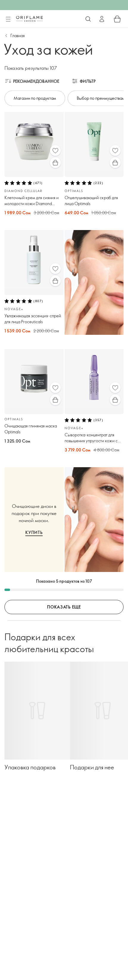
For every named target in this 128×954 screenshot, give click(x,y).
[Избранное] (55, 150)
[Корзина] (117, 19)
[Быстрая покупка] (55, 162)
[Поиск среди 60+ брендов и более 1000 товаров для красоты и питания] (88, 19)
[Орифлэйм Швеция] (29, 18)
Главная (17, 35)
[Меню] (8, 19)
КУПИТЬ (34, 532)
